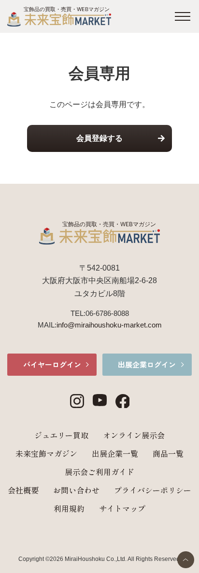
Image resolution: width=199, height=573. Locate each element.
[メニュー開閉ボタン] (182, 16)
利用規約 (69, 508)
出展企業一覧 (115, 453)
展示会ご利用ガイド (99, 472)
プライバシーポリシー (152, 490)
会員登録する (99, 138)
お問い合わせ (76, 490)
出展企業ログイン (147, 364)
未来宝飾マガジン (46, 453)
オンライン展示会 (134, 435)
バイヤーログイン (52, 364)
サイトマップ (122, 508)
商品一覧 (168, 453)
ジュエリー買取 (61, 435)
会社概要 (23, 490)
